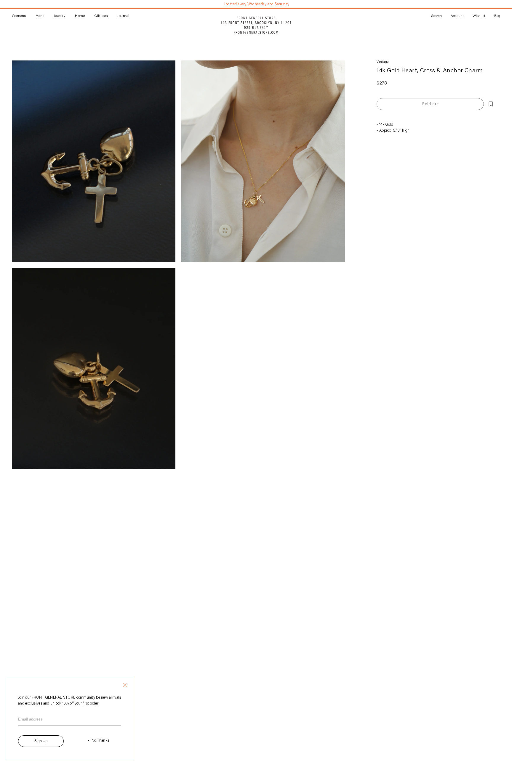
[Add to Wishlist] (490, 104)
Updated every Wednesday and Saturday (256, 4)
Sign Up (40, 741)
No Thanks (100, 740)
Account (457, 16)
